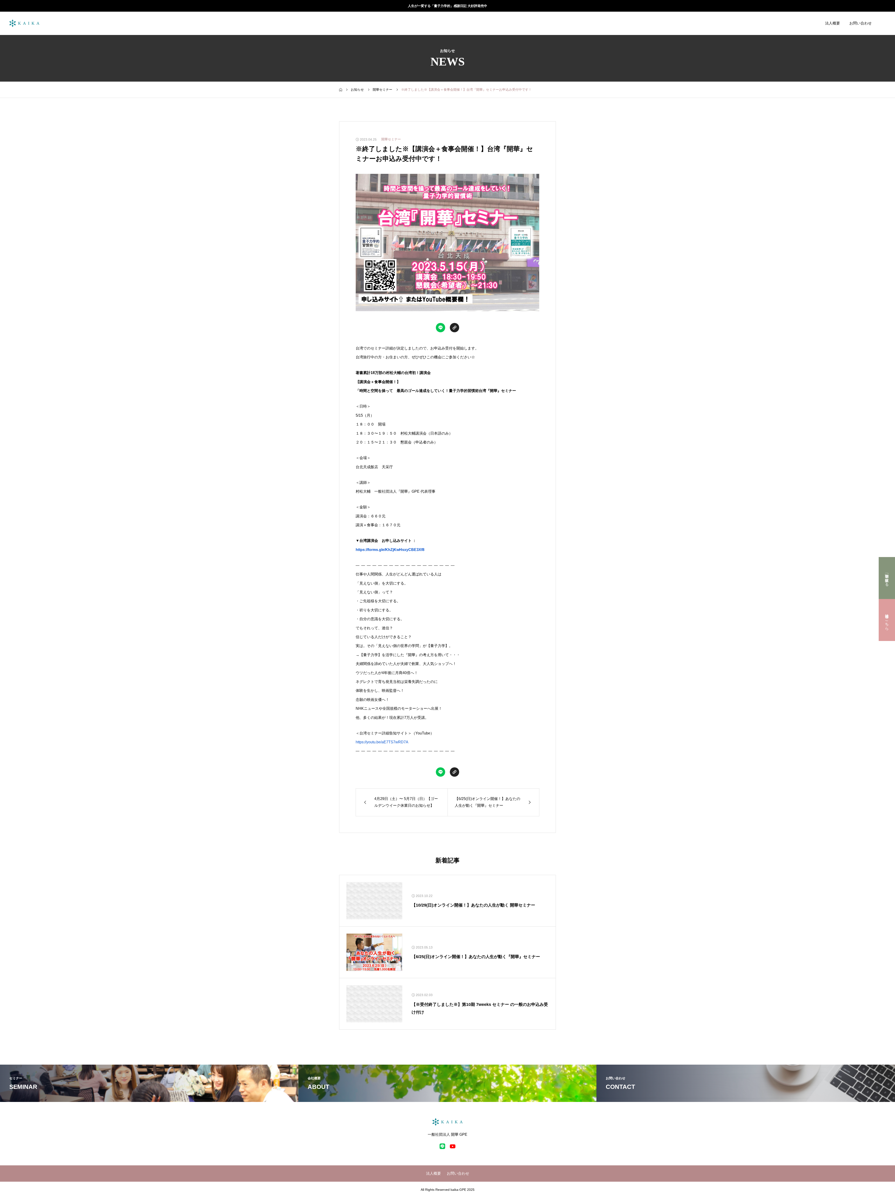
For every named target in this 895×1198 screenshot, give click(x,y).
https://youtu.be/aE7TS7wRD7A (382, 742)
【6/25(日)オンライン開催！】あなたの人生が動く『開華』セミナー (476, 956)
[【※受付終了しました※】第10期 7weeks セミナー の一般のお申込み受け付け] (374, 1003)
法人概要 (832, 23)
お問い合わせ (860, 23)
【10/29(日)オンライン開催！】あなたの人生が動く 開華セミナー (473, 905)
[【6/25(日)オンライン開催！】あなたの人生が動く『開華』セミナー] (374, 952)
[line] (442, 1146)
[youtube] (452, 1146)
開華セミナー (391, 139)
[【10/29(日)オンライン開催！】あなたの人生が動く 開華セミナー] (374, 900)
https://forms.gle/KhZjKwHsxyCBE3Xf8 (390, 550)
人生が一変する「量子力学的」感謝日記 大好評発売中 (447, 6)
